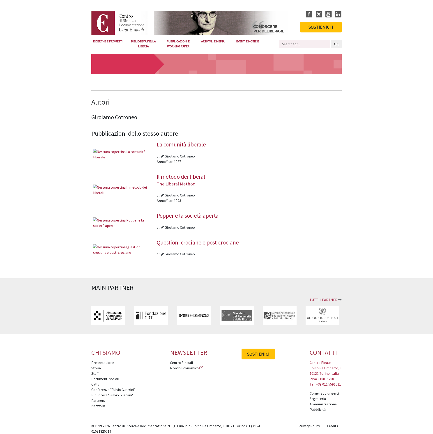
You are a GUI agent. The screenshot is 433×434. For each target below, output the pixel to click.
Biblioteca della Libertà (143, 43)
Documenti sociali (105, 379)
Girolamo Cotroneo (179, 156)
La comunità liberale (181, 144)
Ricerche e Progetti (107, 41)
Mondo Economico (184, 368)
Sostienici (258, 354)
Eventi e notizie (247, 41)
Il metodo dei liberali (182, 180)
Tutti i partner (323, 299)
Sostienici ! (321, 27)
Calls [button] (95, 384)
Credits (332, 426)
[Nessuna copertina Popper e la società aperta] (124, 222)
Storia (96, 368)
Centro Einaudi (181, 362)
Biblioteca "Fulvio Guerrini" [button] (112, 395)
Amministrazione (323, 404)
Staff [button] (95, 373)
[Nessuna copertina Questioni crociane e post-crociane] (124, 249)
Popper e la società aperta (188, 215)
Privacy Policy (309, 426)
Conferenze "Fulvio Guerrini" (113, 389)
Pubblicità (318, 409)
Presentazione (102, 362)
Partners (98, 400)
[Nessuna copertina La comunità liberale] (124, 154)
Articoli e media (213, 41)
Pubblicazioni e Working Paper (178, 43)
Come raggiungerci (324, 393)
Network (98, 406)
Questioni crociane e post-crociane (198, 242)
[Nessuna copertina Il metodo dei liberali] (124, 189)
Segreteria (318, 398)
